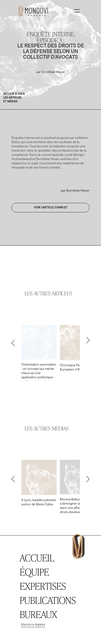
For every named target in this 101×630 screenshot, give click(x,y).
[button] (77, 10)
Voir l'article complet (50, 207)
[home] (32, 10)
